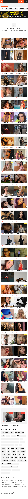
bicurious (4, 454)
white (7, 457)
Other (16, 457)
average (22, 448)
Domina (22, 442)
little (8, 451)
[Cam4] (8, 1)
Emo (3, 442)
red (23, 454)
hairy (17, 448)
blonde (14, 454)
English (16, 8)
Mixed (16, 467)
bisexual (23, 451)
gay (18, 451)
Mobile (3, 463)
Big (8, 448)
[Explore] (1, 1)
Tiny (16, 445)
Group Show (12, 460)
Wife (21, 439)
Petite (3, 435)
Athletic (19, 435)
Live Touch (19, 460)
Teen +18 (8, 439)
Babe (13, 439)
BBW (3, 439)
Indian (11, 467)
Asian (17, 463)
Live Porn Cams (17, 425)
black (9, 454)
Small (20, 445)
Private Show (5, 460)
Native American (6, 473)
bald (12, 457)
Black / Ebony (5, 467)
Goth (7, 442)
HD (25, 460)
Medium (4, 448)
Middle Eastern (10, 463)
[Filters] (2, 8)
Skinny (8, 435)
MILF (17, 439)
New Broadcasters (19, 432)
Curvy (24, 435)
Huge (12, 448)
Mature (11, 442)
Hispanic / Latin (15, 470)
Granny (17, 442)
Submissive (4, 445)
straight (13, 451)
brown (19, 454)
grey (3, 457)
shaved (3, 451)
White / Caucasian (6, 470)
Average (13, 435)
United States (9, 8)
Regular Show (22, 457)
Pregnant (11, 445)
